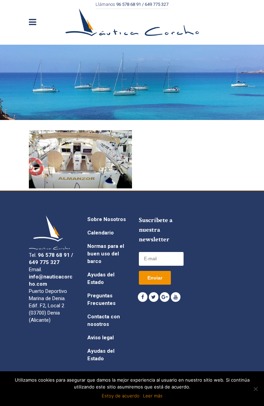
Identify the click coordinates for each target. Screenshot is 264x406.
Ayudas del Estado (100, 278)
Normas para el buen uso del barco (105, 253)
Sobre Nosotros (106, 219)
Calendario (100, 233)
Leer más (153, 395)
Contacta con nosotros (103, 320)
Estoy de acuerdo (121, 395)
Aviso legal (100, 337)
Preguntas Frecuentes (101, 299)
